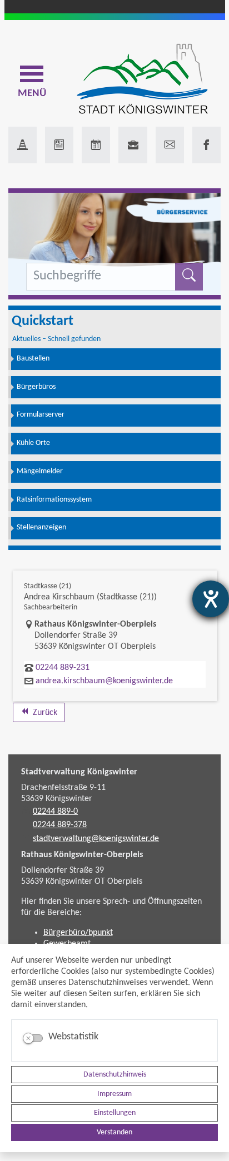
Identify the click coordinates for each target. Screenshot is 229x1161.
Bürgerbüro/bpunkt (78, 932)
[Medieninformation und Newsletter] (59, 145)
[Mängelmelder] (22, 145)
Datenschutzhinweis (114, 1074)
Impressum (114, 1094)
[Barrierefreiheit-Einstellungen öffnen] (210, 598)
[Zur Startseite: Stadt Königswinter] (142, 80)
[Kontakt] (170, 145)
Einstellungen (115, 1113)
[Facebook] (206, 145)
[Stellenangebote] (132, 145)
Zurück (44, 712)
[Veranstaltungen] (96, 145)
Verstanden (114, 1132)
